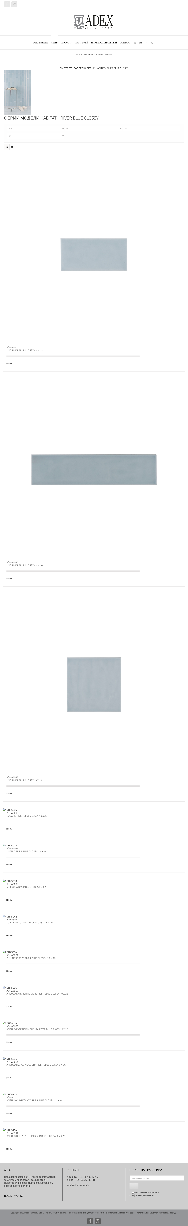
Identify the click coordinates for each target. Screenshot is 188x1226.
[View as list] (12, 147)
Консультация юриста (56, 1212)
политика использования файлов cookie (117, 1212)
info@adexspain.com (78, 1185)
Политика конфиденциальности (83, 1212)
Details (10, 363)
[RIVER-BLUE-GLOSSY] (17, 71)
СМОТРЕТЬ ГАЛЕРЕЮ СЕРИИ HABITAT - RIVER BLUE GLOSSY (94, 68)
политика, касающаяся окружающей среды (157, 1212)
